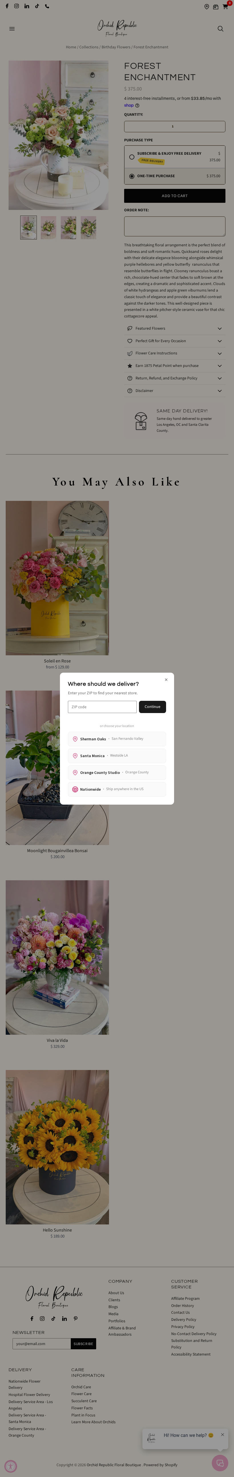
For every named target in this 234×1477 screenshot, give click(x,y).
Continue (152, 707)
